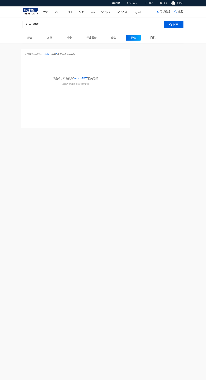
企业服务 (106, 12)
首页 (45, 12)
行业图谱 (122, 12)
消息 (165, 3)
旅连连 (45, 54)
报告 (81, 12)
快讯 (70, 12)
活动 (92, 12)
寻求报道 (165, 11)
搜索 (175, 24)
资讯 (56, 12)
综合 (30, 37)
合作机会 (130, 3)
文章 (49, 37)
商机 (152, 37)
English (137, 12)
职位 (133, 37)
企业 (113, 37)
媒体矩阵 (116, 3)
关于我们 (149, 3)
